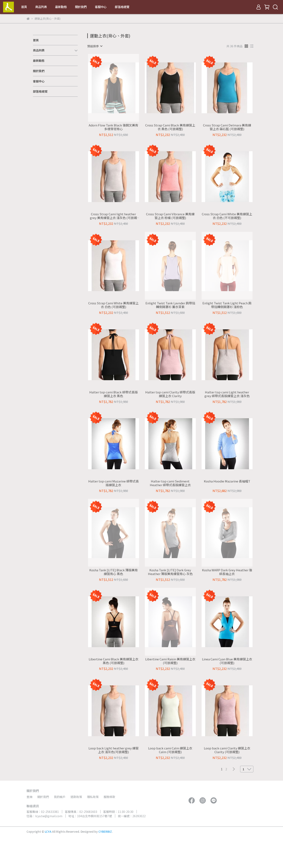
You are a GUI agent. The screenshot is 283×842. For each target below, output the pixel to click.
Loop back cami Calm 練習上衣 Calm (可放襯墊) (170, 750)
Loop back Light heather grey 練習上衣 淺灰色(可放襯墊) (113, 750)
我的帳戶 (59, 797)
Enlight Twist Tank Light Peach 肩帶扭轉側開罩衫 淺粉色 (227, 305)
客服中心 (100, 7)
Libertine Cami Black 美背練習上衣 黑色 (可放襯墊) (113, 661)
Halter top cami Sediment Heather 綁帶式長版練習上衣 (170, 483)
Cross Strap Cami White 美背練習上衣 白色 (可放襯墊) (113, 305)
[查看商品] (107, 87)
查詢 (29, 797)
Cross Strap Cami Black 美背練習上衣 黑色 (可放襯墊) (170, 127)
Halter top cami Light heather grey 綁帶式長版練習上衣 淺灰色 (227, 394)
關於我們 (81, 7)
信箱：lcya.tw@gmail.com (44, 816)
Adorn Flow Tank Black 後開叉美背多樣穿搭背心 (113, 127)
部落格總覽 (122, 7)
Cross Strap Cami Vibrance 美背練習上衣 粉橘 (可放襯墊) (170, 216)
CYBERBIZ (105, 831)
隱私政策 (93, 797)
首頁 (24, 7)
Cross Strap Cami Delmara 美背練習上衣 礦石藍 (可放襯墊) (227, 127)
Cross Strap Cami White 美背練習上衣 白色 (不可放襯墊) (227, 216)
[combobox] (94, 46)
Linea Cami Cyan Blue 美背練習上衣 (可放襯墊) (227, 661)
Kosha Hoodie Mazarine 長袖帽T (227, 481)
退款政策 (76, 797)
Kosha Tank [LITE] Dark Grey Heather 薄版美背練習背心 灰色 (170, 572)
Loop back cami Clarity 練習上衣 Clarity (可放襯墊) (227, 750)
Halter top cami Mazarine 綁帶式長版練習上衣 (113, 483)
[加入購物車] (176, 87)
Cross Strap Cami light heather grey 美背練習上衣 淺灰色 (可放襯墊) (113, 216)
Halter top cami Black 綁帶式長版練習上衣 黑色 (113, 394)
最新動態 (61, 7)
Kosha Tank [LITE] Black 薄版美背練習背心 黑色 (113, 572)
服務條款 (109, 797)
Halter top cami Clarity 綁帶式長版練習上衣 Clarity (170, 394)
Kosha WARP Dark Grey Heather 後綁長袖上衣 (227, 572)
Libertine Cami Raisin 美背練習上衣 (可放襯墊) (170, 661)
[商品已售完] (119, 87)
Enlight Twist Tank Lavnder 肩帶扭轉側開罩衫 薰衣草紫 (170, 305)
